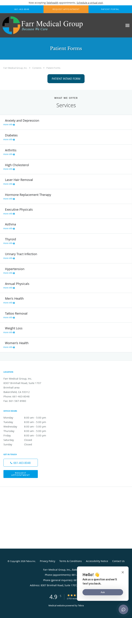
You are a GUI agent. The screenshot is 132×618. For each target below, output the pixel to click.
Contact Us (118, 561)
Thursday (24, 431)
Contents (37, 67)
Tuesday (24, 422)
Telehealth (52, 2)
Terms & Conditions (70, 561)
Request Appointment (20, 474)
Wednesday (24, 426)
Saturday (17, 440)
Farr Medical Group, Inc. (15, 67)
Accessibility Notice (97, 561)
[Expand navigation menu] (127, 25)
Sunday (17, 444)
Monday (24, 417)
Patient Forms (53, 67)
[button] (65, 9)
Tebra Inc (30, 561)
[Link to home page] (58, 25)
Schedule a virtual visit (90, 2)
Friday (24, 435)
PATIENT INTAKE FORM (66, 79)
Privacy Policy (47, 561)
